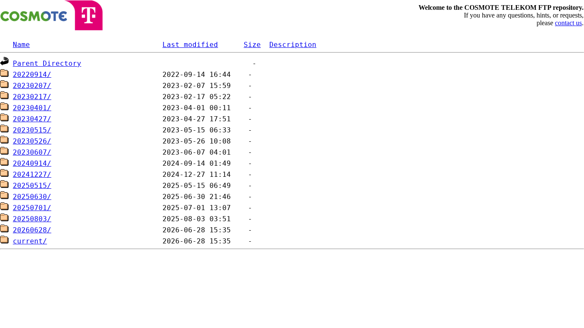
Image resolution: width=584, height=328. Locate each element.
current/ (30, 241)
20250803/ (32, 219)
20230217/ (32, 97)
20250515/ (32, 186)
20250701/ (32, 208)
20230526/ (32, 141)
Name (21, 45)
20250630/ (32, 197)
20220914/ (32, 74)
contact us (568, 22)
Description (292, 45)
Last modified (190, 45)
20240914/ (32, 163)
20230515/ (32, 130)
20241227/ (32, 174)
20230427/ (32, 119)
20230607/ (32, 152)
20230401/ (32, 108)
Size (252, 45)
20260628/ (32, 230)
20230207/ (32, 86)
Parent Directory (47, 63)
